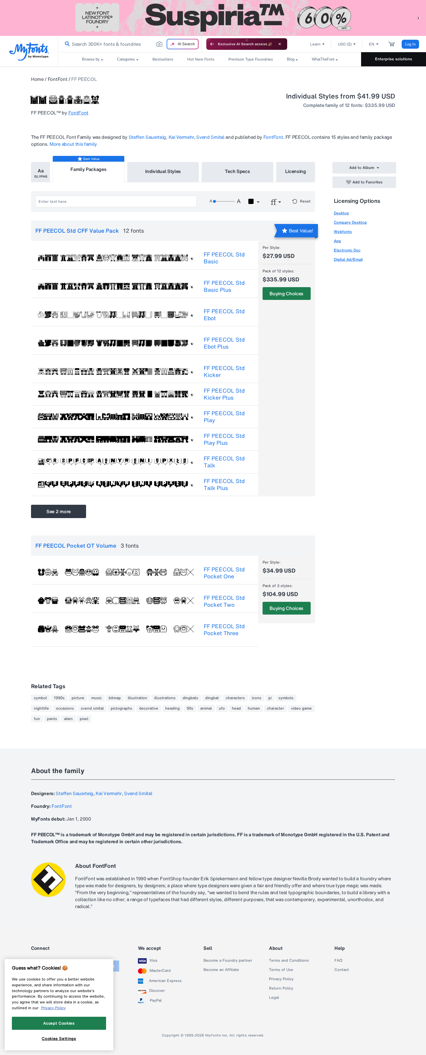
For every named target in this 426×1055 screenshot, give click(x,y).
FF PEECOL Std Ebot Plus (224, 343)
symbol (40, 698)
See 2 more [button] (58, 511)
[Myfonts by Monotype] (29, 51)
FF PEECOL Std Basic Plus (224, 286)
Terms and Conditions (289, 960)
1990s (59, 698)
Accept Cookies (58, 1023)
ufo (222, 708)
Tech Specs (237, 171)
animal (206, 708)
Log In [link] (410, 44)
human (254, 708)
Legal (274, 997)
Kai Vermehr (181, 137)
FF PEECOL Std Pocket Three (224, 629)
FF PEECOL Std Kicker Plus (224, 394)
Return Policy (281, 988)
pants (52, 719)
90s (190, 708)
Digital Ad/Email (348, 259)
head (236, 708)
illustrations (165, 698)
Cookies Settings (59, 1038)
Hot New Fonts (200, 59)
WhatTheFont (323, 59)
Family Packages (88, 169)
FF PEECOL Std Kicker (224, 371)
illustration (137, 698)
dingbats (190, 698)
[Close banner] (280, 44)
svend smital (92, 708)
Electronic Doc (347, 250)
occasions (65, 708)
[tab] (40, 172)
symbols (286, 698)
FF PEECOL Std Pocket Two (224, 601)
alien (68, 719)
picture (78, 698)
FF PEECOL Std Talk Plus (224, 484)
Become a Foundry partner (227, 960)
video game (301, 708)
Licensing (295, 171)
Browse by (91, 59)
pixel (84, 719)
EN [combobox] (371, 44)
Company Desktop (350, 222)
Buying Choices (286, 293)
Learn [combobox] (315, 44)
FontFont (57, 79)
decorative (148, 708)
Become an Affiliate (221, 969)
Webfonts (343, 231)
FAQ (338, 960)
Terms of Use (281, 969)
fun (37, 719)
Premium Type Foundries (250, 59)
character (275, 708)
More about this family (73, 144)
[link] (66, 44)
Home (37, 79)
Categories (126, 59)
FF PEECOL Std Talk (224, 461)
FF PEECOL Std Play (224, 416)
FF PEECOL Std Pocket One (224, 572)
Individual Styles (163, 171)
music (96, 698)
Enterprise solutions (393, 59)
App (337, 241)
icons (256, 698)
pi (270, 698)
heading (172, 708)
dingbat (212, 698)
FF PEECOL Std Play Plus (224, 439)
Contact (341, 969)
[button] (419, 17)
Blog (290, 59)
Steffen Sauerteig (147, 137)
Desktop (341, 213)
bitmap (115, 698)
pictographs (121, 708)
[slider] (224, 201)
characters (235, 698)
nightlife (41, 708)
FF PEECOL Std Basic (224, 257)
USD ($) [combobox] (345, 44)
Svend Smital (210, 137)
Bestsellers (162, 59)
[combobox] (130, 44)
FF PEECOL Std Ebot (224, 314)
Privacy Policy (281, 979)
